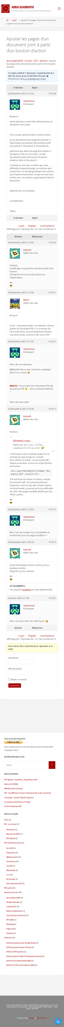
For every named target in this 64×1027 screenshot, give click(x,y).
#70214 (52, 408)
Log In (21, 225)
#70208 (52, 93)
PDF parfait (8, 888)
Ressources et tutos (11, 892)
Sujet (14, 20)
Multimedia (10, 870)
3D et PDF (9, 848)
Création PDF (11, 906)
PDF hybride (10, 838)
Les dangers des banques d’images (17, 802)
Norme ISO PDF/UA (11, 784)
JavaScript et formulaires (16, 915)
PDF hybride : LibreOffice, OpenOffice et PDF (20, 780)
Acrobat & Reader (12, 902)
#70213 (52, 341)
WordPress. (42, 1018)
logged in (26, 589)
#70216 (52, 542)
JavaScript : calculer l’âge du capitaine (19, 797)
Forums (28, 60)
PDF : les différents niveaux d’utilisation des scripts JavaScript (27, 793)
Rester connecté (19, 679)
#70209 (52, 242)
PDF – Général (40, 60)
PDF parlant (10, 879)
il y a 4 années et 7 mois (34, 78)
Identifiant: (13, 657)
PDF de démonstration (12, 843)
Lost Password (47, 225)
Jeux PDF (9, 866)
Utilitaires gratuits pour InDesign (19, 947)
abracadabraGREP (13, 898)
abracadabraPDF (14, 60)
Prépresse (9, 929)
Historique (10, 829)
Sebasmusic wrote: (21, 440)
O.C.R (8, 875)
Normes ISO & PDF (13, 834)
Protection (10, 933)
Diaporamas (11, 852)
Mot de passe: (15, 668)
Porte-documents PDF (14, 883)
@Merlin (14, 385)
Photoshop (10, 924)
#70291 (52, 598)
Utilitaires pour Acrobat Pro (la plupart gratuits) (24, 956)
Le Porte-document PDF (13, 806)
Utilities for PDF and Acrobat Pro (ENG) (20, 965)
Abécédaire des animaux (13, 788)
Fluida (31, 1018)
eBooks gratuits (12, 857)
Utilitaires (8, 937)
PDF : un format (10, 824)
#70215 (52, 509)
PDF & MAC (10, 920)
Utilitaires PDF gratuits (15, 952)
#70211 (52, 292)
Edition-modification (14, 911)
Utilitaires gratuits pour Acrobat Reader (21, 943)
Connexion (15, 685)
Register (32, 225)
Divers (6, 820)
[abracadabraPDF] (5, 8)
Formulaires (11, 861)
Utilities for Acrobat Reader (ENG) (18, 960)
